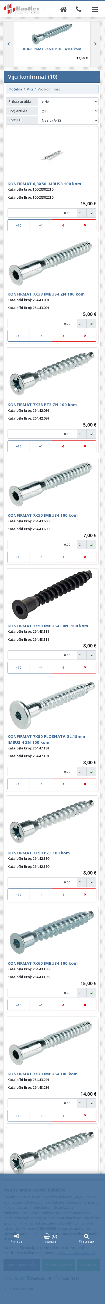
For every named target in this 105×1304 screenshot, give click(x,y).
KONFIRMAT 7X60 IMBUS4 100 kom (43, 963)
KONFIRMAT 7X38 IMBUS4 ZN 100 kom (46, 294)
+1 (41, 225)
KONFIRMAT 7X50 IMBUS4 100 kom (43, 515)
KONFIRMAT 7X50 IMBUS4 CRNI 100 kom (48, 625)
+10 (19, 225)
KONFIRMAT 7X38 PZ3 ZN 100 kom (42, 404)
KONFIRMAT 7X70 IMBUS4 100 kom (43, 1073)
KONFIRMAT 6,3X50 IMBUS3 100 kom (44, 183)
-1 (63, 225)
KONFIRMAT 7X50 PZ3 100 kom (39, 852)
